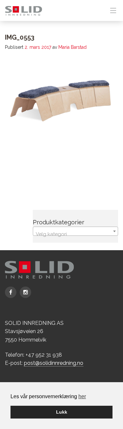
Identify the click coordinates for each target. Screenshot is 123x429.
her (82, 396)
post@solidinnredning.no (53, 363)
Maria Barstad (72, 47)
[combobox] (75, 231)
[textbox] (75, 234)
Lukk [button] (61, 412)
